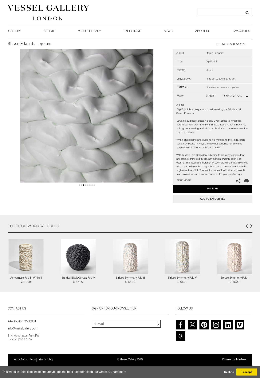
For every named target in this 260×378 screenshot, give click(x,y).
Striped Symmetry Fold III (130, 278)
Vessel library (89, 31)
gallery (14, 31)
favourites (241, 31)
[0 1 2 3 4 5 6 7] (87, 120)
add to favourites (212, 198)
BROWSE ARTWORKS (231, 44)
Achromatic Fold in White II (26, 278)
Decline (229, 371)
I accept (247, 371)
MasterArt (242, 359)
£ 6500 (130, 282)
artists (49, 31)
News (168, 31)
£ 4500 (78, 282)
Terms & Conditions (24, 359)
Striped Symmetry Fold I (235, 278)
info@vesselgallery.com (22, 328)
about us (202, 31)
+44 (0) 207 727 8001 (22, 321)
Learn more (118, 371)
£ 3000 (26, 282)
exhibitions (132, 31)
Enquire (212, 189)
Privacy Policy (45, 359)
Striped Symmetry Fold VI (182, 278)
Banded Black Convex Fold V (78, 278)
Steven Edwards (21, 44)
